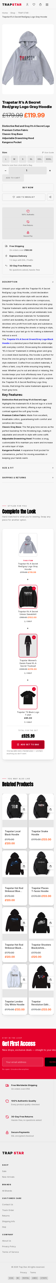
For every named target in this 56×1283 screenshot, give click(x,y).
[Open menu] (47, 4)
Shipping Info (8, 1221)
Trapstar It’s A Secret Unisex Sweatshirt (28, 613)
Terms (33, 1272)
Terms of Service (10, 1252)
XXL (39, 159)
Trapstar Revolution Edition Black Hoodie (41, 1004)
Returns (6, 1215)
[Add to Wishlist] (22, 798)
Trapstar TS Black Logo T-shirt (28, 713)
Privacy (23, 1272)
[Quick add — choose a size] (24, 809)
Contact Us (7, 1204)
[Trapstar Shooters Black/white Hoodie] (41, 923)
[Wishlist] (34, 4)
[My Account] (27, 4)
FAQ (4, 1227)
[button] (28, 282)
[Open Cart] (40, 4)
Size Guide (49, 152)
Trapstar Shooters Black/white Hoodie (41, 947)
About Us (6, 1240)
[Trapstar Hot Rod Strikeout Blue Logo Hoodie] (14, 864)
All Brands (7, 1190)
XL (31, 159)
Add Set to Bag (30, 744)
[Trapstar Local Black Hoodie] (14, 807)
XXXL (48, 159)
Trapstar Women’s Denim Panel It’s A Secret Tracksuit (28, 663)
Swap (29, 621)
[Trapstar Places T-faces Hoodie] (41, 864)
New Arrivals (8, 1177)
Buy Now (28, 187)
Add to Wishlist (25, 197)
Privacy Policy (9, 1246)
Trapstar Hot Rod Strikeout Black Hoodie (14, 947)
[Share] (50, 197)
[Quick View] (24, 816)
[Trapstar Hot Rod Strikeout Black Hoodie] (14, 920)
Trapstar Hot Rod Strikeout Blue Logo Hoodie (14, 891)
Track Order (8, 1210)
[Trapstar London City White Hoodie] (14, 976)
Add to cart (13, 178)
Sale (4, 1171)
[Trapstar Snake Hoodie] (41, 807)
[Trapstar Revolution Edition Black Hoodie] (41, 977)
